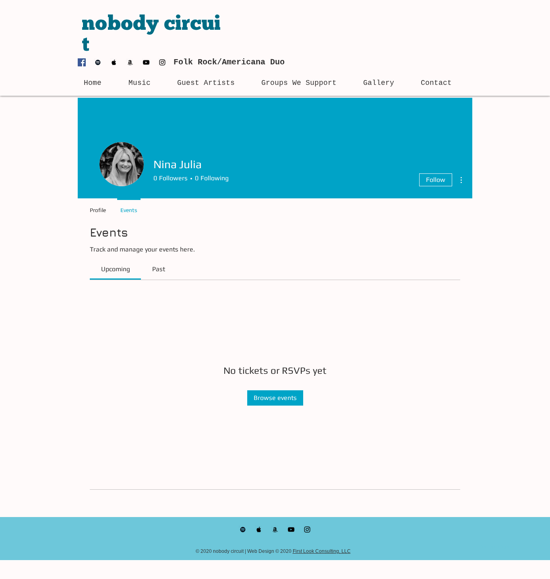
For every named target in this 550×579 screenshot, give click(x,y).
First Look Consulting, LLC (322, 551)
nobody (123, 24)
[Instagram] (162, 62)
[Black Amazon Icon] (130, 62)
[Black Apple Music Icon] (114, 62)
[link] (115, 269)
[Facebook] (82, 62)
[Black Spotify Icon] (98, 62)
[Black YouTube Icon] (146, 62)
